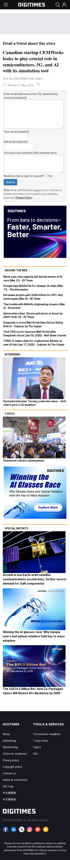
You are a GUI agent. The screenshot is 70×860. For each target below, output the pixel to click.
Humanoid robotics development (23, 460)
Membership (10, 747)
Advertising (9, 740)
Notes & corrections (15, 779)
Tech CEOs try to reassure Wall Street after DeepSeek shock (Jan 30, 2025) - (34, 333)
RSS (35, 753)
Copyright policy (12, 766)
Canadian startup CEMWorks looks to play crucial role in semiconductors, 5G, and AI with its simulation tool (33, 61)
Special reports (16, 528)
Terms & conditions (15, 753)
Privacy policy (11, 760)
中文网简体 (9, 799)
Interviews (12, 354)
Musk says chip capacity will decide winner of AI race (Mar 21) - (32, 278)
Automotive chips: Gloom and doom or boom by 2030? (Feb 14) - (33, 315)
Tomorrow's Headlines (46, 734)
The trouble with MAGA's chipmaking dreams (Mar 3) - (34, 306)
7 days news (40, 740)
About (6, 734)
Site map (8, 786)
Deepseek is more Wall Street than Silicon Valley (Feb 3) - (33, 324)
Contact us (9, 773)
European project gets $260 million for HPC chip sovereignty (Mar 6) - (33, 297)
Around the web (16, 270)
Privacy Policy (23, 197)
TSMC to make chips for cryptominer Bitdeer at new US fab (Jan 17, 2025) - (33, 342)
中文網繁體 (9, 793)
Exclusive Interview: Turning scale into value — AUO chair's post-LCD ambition (34, 403)
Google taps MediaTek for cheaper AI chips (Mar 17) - (33, 287)
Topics (10, 413)
